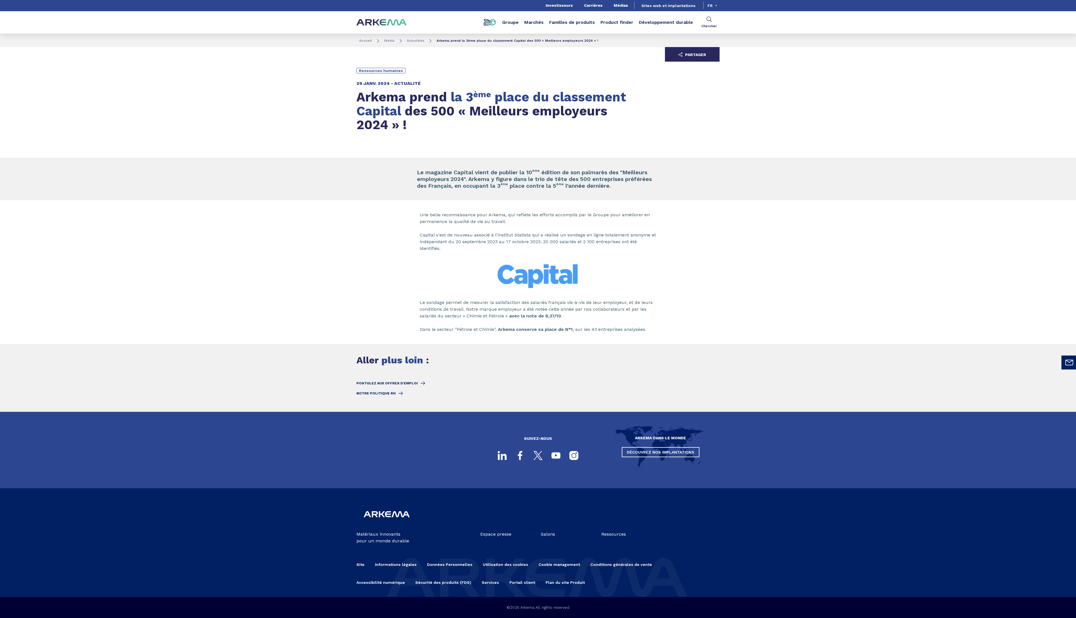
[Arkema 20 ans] (490, 22)
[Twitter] (538, 455)
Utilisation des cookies (505, 564)
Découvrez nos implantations (660, 452)
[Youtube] (555, 455)
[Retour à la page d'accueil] (381, 22)
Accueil (365, 41)
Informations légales (396, 564)
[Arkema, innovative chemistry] (386, 521)
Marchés (534, 22)
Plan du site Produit (565, 582)
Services (490, 582)
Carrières (593, 5)
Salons (548, 534)
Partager (695, 54)
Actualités (415, 41)
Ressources (613, 534)
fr (710, 5)
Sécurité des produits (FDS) (443, 582)
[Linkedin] (502, 455)
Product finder (616, 22)
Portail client (522, 582)
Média (389, 41)
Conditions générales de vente (621, 564)
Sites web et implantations (668, 5)
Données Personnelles (449, 564)
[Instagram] (573, 455)
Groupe (510, 22)
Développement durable (666, 22)
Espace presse (495, 534)
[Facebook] (520, 455)
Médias (621, 5)
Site (360, 564)
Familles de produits (572, 22)
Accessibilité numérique (380, 582)
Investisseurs (559, 5)
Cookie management (559, 564)
